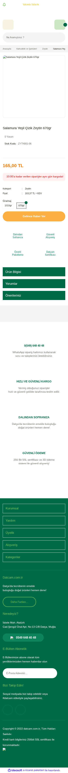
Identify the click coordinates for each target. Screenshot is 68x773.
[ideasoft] (15, 770)
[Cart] (59, 25)
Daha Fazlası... (19, 601)
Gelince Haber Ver (34, 216)
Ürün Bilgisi (13, 272)
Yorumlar (11, 283)
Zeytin (28, 188)
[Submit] (51, 673)
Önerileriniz (13, 295)
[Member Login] (8, 25)
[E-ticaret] (33, 770)
